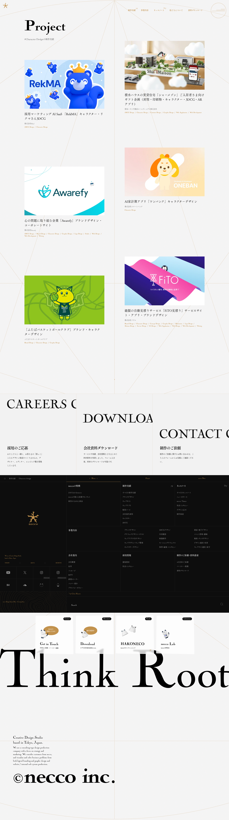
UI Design (152, 326)
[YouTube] (8, 572)
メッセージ (72, 570)
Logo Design (78, 234)
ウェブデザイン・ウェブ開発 (133, 542)
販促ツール (126, 509)
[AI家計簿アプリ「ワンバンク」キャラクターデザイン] (165, 179)
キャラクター (126, 518)
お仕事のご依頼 (183, 562)
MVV (70, 574)
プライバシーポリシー (75, 587)
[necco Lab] (58, 585)
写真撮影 (162, 534)
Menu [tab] (93, 478)
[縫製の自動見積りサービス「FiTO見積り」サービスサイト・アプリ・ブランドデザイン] (165, 292)
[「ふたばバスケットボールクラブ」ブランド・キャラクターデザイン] (64, 310)
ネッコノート (181, 486)
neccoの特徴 (74, 486)
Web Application (181, 112)
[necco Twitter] (25, 572)
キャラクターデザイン (131, 547)
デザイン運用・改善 (201, 542)
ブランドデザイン (128, 496)
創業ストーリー (73, 579)
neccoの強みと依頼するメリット (79, 496)
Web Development (196, 112)
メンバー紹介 (73, 583)
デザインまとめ (182, 509)
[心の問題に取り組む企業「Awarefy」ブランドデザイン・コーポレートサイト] (64, 202)
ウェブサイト (126, 501)
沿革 (70, 566)
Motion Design (129, 326)
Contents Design (155, 112)
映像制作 (162, 538)
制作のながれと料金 (75, 501)
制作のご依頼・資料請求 (188, 555)
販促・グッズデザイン (201, 538)
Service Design (141, 326)
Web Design (96, 234)
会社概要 (71, 562)
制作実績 (126, 486)
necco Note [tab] (202, 478)
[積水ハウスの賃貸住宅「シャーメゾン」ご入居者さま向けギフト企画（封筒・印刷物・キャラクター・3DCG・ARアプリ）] (165, 77)
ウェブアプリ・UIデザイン (133, 538)
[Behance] (8, 585)
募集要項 (126, 562)
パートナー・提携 (183, 566)
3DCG (125, 522)
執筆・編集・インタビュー (167, 547)
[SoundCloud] (25, 585)
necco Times (182, 501)
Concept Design (155, 324)
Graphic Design (169, 112)
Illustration (178, 324)
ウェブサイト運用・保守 (202, 547)
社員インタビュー (182, 505)
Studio (87, 234)
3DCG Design (129, 112)
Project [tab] (148, 478)
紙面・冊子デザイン (201, 529)
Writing (41, 236)
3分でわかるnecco (75, 492)
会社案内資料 (127, 514)
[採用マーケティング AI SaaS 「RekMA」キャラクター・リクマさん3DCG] (64, 94)
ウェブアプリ (126, 505)
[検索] (221, 604)
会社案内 (72, 555)
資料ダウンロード (183, 570)
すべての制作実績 (129, 492)
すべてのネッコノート (184, 492)
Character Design (142, 112)
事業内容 (72, 530)
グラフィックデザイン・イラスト (134, 534)
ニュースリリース (182, 496)
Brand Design (40, 234)
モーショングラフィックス (167, 542)
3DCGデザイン (164, 529)
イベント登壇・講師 (201, 534)
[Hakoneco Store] (41, 585)
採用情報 (126, 555)
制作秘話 (180, 514)
